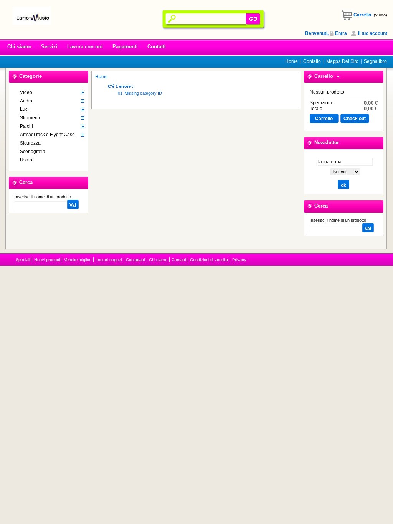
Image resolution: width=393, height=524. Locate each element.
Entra (341, 33)
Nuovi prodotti (47, 259)
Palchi (26, 126)
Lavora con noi (85, 46)
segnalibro (375, 61)
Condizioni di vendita (209, 259)
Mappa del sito (342, 61)
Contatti (156, 46)
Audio (26, 101)
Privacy (239, 259)
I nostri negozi (109, 259)
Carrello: (363, 15)
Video (26, 92)
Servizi (49, 46)
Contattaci (135, 259)
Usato (26, 160)
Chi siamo (19, 46)
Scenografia (32, 151)
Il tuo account (372, 33)
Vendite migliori (77, 259)
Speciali (23, 259)
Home (291, 61)
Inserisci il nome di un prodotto (43, 196)
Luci (24, 109)
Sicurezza (30, 143)
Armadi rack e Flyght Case (47, 134)
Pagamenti (125, 46)
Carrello (323, 76)
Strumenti (30, 117)
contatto (312, 61)
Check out (354, 118)
